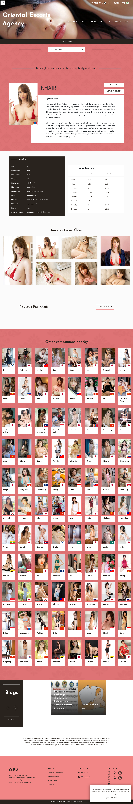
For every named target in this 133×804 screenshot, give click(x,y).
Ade (71, 518)
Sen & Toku (25, 430)
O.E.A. (14, 770)
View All (12, 719)
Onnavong (41, 490)
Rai (37, 576)
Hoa (5, 399)
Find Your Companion (58, 49)
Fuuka (72, 662)
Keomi (39, 461)
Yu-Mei (56, 461)
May (72, 547)
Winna (106, 662)
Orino (88, 461)
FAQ (126, 22)
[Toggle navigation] (69, 18)
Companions (72, 22)
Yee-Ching (107, 430)
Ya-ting (39, 633)
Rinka (88, 518)
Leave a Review (114, 91)
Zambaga (24, 633)
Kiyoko (106, 461)
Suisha (106, 490)
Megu (5, 490)
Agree (106, 798)
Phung (122, 576)
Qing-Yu (73, 461)
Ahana (56, 399)
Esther (72, 399)
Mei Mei (123, 604)
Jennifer (106, 576)
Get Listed (105, 22)
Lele (55, 633)
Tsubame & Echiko (8, 431)
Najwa (6, 576)
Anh (5, 461)
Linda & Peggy (123, 400)
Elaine (56, 604)
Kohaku (23, 370)
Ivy (71, 633)
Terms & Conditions (55, 772)
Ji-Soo (39, 604)
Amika (122, 370)
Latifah (89, 662)
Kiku (38, 518)
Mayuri (73, 604)
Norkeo (56, 576)
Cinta (122, 633)
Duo (83, 22)
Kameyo (90, 576)
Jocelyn (39, 370)
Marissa (56, 662)
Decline (114, 798)
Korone (123, 430)
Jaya (72, 490)
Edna (5, 633)
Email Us (84, 772)
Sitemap (51, 784)
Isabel (39, 662)
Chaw (5, 547)
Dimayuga (124, 461)
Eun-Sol (6, 518)
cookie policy (112, 794)
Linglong (7, 662)
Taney (55, 490)
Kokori (89, 633)
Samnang (124, 490)
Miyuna (123, 662)
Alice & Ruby (56, 431)
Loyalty (117, 22)
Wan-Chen (124, 518)
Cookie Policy (53, 780)
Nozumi (106, 370)
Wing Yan (24, 490)
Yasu (72, 370)
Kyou (88, 547)
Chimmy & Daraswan (40, 431)
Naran (89, 430)
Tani (88, 370)
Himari (73, 430)
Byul (5, 370)
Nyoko (23, 604)
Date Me (114, 85)
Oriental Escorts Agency (26, 19)
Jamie (55, 518)
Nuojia (23, 518)
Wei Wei (89, 399)
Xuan (105, 399)
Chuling (106, 518)
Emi (54, 370)
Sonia (105, 547)
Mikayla (6, 604)
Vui (71, 576)
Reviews (92, 22)
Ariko (122, 547)
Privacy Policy (53, 776)
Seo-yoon (24, 662)
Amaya (106, 604)
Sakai (22, 547)
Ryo (38, 399)
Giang (22, 461)
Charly (106, 633)
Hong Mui (90, 604)
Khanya (39, 547)
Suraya (23, 576)
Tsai (88, 490)
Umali (22, 399)
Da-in (55, 547)
